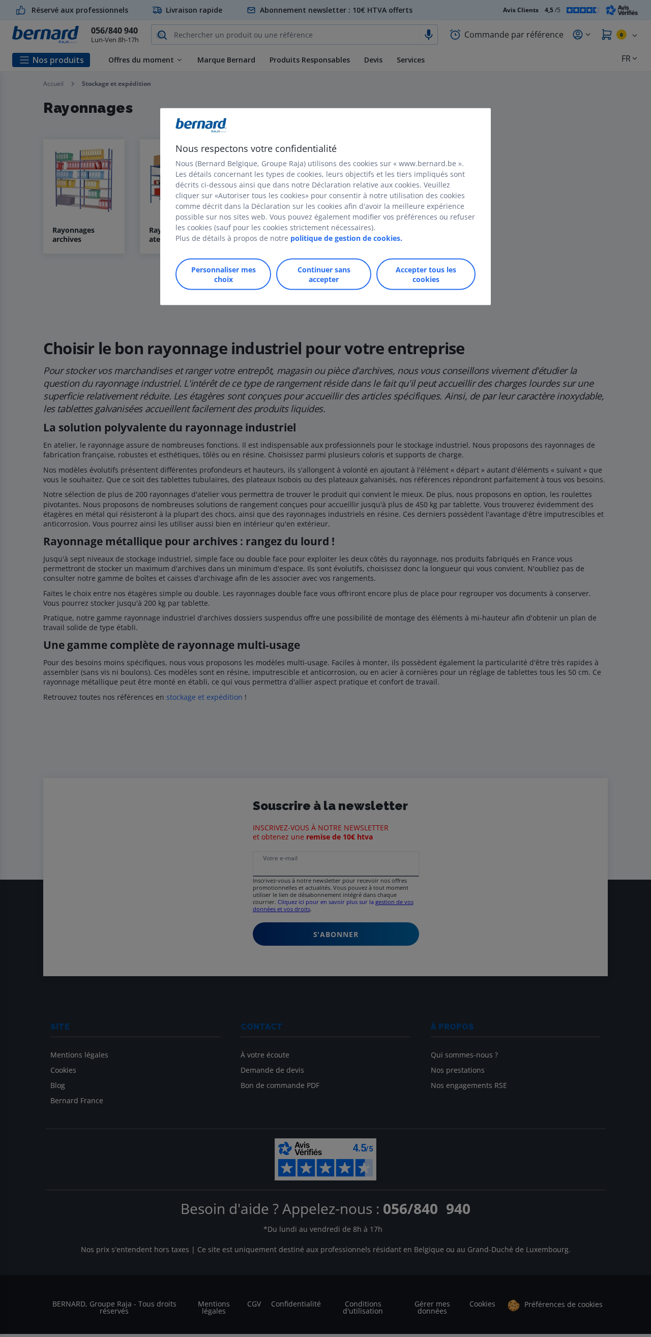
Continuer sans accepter (324, 274)
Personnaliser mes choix (223, 274)
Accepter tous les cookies (426, 274)
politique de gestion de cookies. (346, 238)
